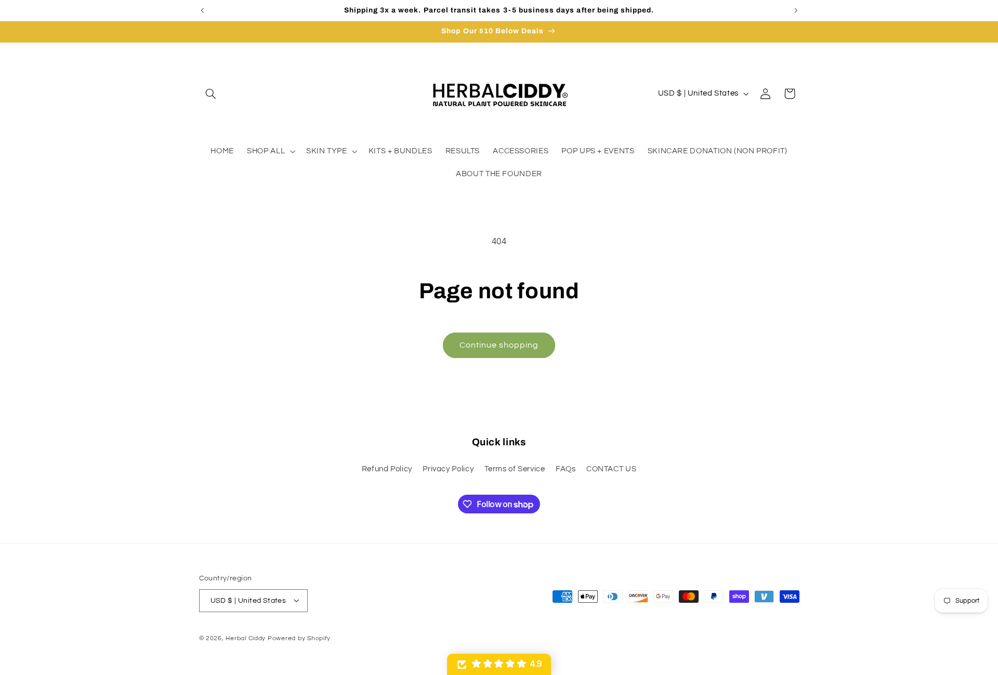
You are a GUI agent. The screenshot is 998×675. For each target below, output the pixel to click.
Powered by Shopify (299, 638)
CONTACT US (611, 468)
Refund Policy (387, 468)
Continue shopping (499, 345)
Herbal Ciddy (246, 638)
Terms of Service (514, 468)
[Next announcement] (795, 10)
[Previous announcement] (202, 10)
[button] (211, 93)
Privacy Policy (448, 468)
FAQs (566, 468)
